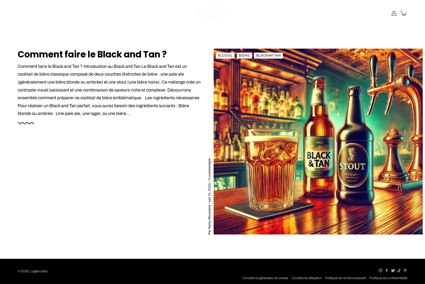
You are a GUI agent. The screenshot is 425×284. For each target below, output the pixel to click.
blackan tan (268, 55)
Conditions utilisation (307, 278)
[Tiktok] (399, 270)
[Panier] (403, 13)
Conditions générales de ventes (265, 278)
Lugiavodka (38, 271)
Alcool (225, 55)
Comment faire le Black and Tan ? (92, 54)
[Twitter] (393, 270)
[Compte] (394, 13)
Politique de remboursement (345, 278)
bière (244, 55)
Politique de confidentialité (388, 278)
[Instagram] (380, 270)
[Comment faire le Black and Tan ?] (318, 141)
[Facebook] (387, 270)
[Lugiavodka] (213, 13)
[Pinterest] (405, 270)
